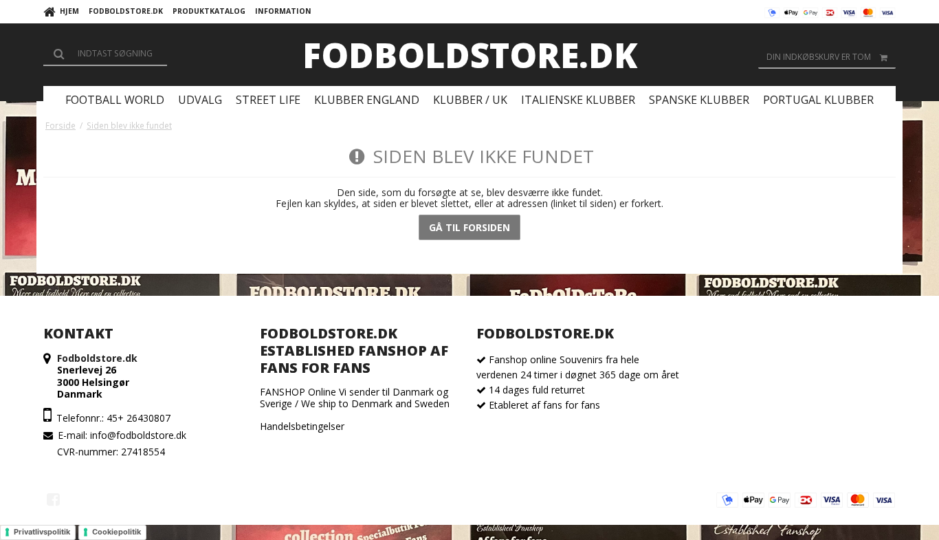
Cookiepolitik (116, 532)
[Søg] (105, 54)
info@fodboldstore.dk (138, 435)
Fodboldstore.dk (469, 55)
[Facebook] (53, 499)
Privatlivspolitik (42, 532)
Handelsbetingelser (302, 426)
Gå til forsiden (469, 227)
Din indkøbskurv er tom (818, 57)
